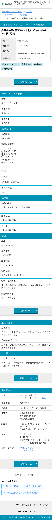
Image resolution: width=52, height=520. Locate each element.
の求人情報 (10, 486)
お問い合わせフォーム (30, 447)
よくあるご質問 (27, 450)
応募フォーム (26, 82)
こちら (43, 398)
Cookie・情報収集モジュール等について (31, 504)
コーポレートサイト (26, 511)
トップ (5, 504)
